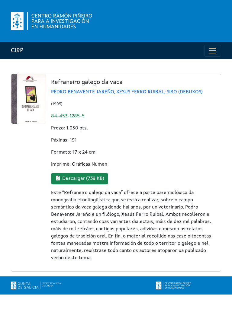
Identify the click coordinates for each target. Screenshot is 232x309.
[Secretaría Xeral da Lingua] (36, 285)
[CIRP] (52, 21)
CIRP (17, 51)
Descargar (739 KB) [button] (82, 178)
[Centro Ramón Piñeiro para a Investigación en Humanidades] (174, 285)
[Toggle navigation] (212, 51)
